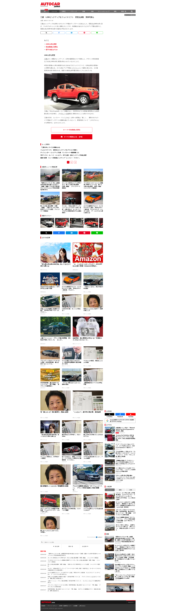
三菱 (45, 59)
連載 (115, 11)
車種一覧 (123, 11)
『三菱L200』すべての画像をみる (50, 147)
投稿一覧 (70, 546)
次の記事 (84, 546)
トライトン (75, 68)
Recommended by (91, 537)
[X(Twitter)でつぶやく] (46, 32)
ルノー (64, 113)
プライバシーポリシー (52, 605)
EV (45, 11)
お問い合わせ (82, 605)
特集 (92, 11)
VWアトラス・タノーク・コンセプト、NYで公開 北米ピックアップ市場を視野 (63, 155)
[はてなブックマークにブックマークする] (72, 32)
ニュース (54, 11)
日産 (67, 113)
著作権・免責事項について (65, 605)
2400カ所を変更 (51, 44)
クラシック (73, 11)
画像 (83, 11)
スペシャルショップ (103, 11)
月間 (130, 490)
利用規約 (43, 605)
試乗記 (64, 11)
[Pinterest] (84, 32)
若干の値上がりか (52, 49)
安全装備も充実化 (52, 47)
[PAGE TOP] (131, 602)
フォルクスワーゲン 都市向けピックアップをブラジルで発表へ (59, 150)
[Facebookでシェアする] (59, 32)
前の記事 (57, 546)
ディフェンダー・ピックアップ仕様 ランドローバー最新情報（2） (60, 152)
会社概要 (75, 605)
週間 (120, 490)
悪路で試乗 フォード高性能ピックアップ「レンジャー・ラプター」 (60, 158)
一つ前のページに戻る (48, 542)
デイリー (109, 490)
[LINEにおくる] (97, 32)
